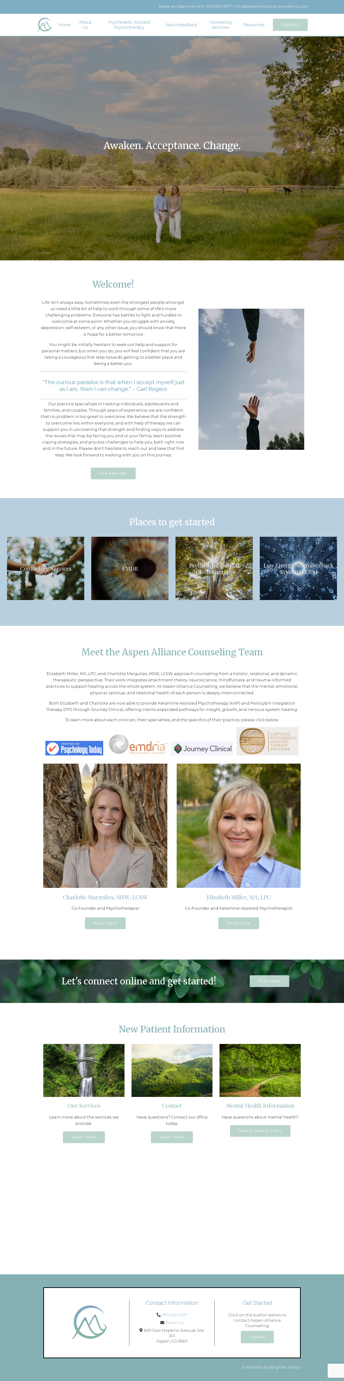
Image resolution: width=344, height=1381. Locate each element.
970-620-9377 (219, 6)
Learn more (84, 1137)
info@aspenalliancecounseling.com (272, 6)
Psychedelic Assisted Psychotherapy (129, 25)
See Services (113, 473)
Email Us (175, 1322)
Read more (105, 923)
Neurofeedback (181, 24)
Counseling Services (220, 25)
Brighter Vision (285, 1367)
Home (65, 24)
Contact (290, 24)
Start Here (269, 981)
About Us (85, 25)
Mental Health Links (260, 1131)
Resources (254, 24)
